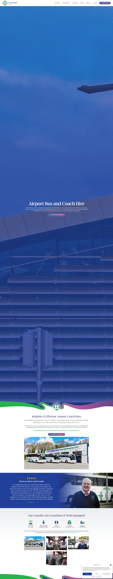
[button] (110, 565)
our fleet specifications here (70, 532)
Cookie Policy (94, 576)
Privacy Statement (99, 576)
